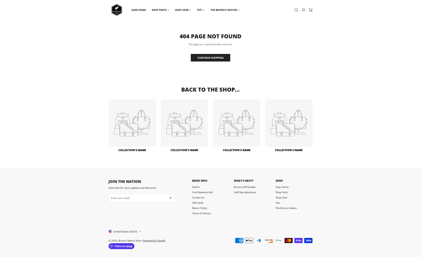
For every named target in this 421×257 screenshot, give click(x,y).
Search (196, 187)
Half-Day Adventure (245, 192)
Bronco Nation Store (129, 240)
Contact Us (198, 197)
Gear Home (282, 187)
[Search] (296, 9)
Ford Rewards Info (202, 192)
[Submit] (170, 198)
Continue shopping (210, 57)
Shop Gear (281, 197)
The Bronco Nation (286, 208)
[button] (310, 9)
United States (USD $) (125, 231)
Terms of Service (201, 213)
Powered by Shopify (154, 240)
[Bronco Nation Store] (117, 9)
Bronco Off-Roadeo (245, 187)
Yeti (278, 202)
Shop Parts (282, 192)
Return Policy (199, 208)
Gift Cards (197, 202)
